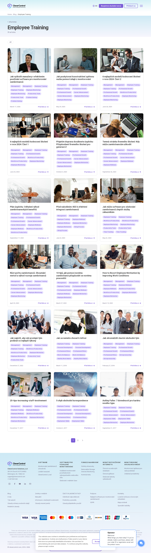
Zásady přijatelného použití (72, 503)
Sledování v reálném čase (68, 480)
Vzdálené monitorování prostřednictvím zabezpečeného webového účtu (69, 474)
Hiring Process (79, 227)
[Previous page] (68, 440)
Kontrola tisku (86, 475)
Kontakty (121, 493)
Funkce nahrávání (89, 462)
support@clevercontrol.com (16, 476)
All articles (13, 22)
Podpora (93, 493)
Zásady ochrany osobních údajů (18, 503)
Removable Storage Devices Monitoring (88, 470)
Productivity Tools (34, 93)
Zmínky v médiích (41, 493)
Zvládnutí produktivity (131, 474)
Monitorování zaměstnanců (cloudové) (47, 467)
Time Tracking (108, 232)
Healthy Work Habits (64, 358)
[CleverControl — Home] (16, 6)
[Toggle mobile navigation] (141, 6)
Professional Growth (79, 88)
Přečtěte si (42, 107)
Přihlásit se (130, 6)
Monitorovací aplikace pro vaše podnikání (133, 470)
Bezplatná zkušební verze (111, 6)
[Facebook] (15, 484)
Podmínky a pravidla (69, 500)
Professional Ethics (63, 351)
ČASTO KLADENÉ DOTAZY (72, 493)
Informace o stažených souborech (47, 500)
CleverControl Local (44, 475)
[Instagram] (9, 484)
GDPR (92, 502)
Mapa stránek (122, 502)
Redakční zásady (13, 506)
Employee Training (41, 86)
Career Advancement (81, 92)
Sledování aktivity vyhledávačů (109, 478)
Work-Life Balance (63, 355)
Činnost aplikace (108, 474)
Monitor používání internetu (111, 463)
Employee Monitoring (33, 90)
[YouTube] (20, 484)
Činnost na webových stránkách (110, 470)
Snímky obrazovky (87, 466)
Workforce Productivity (128, 92)
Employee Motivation (81, 162)
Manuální (38, 497)
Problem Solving (31, 97)
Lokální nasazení (44, 471)
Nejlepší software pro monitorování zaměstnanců (102, 498)
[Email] (30, 484)
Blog (14, 14)
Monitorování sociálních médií (132, 463)
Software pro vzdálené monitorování (66, 465)
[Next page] (82, 440)
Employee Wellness (127, 161)
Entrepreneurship (125, 355)
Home (10, 14)
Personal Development (64, 347)
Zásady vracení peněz (42, 503)
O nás (9, 497)
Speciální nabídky (124, 505)
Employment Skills (63, 421)
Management (15, 86)
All (10, 42)
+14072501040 (13, 479)
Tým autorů (11, 500)
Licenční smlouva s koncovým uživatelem (128, 498)
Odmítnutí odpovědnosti (71, 497)
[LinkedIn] (25, 484)
